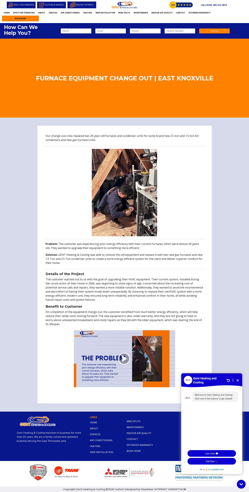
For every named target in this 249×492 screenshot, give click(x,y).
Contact (180, 12)
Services (53, 12)
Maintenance (141, 12)
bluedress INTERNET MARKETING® (163, 489)
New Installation (105, 12)
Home (7, 12)
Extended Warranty (199, 12)
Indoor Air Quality (161, 12)
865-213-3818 (214, 5)
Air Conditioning (70, 12)
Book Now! (20, 18)
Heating (87, 12)
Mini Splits (124, 12)
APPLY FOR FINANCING (24, 12)
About (41, 12)
